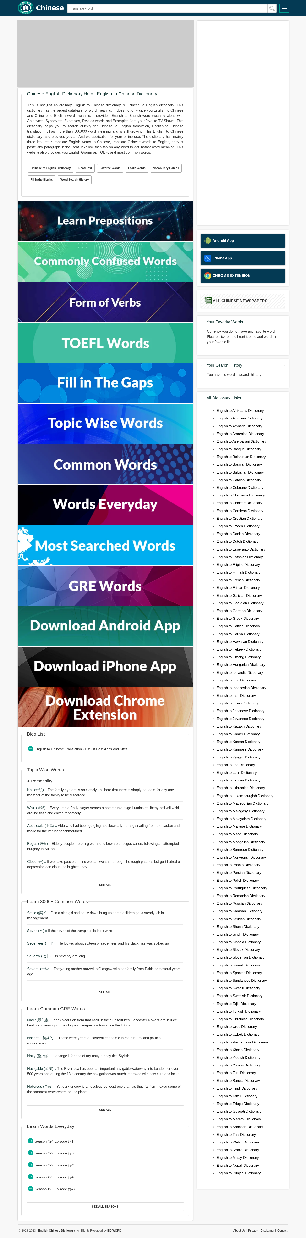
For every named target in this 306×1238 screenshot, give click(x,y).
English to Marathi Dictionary (238, 1119)
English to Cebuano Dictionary (239, 487)
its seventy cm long (56, 956)
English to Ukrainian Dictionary (240, 1019)
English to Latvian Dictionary (238, 780)
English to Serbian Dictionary (238, 919)
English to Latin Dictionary (236, 772)
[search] (272, 8)
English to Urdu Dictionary (236, 1027)
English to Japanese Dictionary (240, 711)
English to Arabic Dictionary (237, 1150)
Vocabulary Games (166, 168)
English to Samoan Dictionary (239, 911)
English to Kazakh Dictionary (238, 726)
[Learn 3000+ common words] (105, 483)
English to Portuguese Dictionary (241, 888)
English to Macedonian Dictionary (242, 803)
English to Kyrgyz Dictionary (238, 757)
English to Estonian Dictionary (239, 557)
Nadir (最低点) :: (40, 1020)
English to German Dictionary (239, 611)
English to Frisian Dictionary (238, 588)
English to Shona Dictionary (237, 927)
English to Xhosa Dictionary (237, 1050)
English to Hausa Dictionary (238, 634)
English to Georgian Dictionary (240, 603)
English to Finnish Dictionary (238, 572)
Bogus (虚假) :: (39, 844)
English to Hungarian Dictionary (240, 665)
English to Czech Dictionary (238, 526)
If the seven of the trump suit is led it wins (69, 931)
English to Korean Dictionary (238, 742)
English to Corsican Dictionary (239, 511)
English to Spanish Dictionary (239, 973)
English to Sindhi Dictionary (237, 934)
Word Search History (74, 179)
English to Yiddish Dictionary (238, 1057)
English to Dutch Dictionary (237, 541)
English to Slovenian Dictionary (240, 957)
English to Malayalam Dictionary (241, 819)
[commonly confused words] (105, 280)
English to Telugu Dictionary (237, 1104)
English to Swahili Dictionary (238, 988)
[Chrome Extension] (105, 726)
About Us (239, 1230)
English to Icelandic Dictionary (239, 672)
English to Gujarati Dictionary (239, 1111)
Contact (282, 1230)
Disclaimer (267, 1230)
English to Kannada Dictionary (239, 1127)
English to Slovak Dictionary (238, 950)
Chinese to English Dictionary (51, 168)
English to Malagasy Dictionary (240, 811)
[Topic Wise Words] (105, 442)
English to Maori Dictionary (237, 834)
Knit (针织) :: (37, 790)
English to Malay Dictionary (237, 1157)
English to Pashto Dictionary (238, 865)
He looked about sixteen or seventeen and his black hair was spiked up (98, 943)
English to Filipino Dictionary (238, 565)
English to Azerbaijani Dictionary (241, 441)
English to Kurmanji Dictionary (239, 749)
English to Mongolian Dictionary (240, 842)
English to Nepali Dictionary (237, 1165)
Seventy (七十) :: (41, 956)
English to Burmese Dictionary (240, 850)
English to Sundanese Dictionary (241, 980)
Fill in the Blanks (42, 179)
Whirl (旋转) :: (38, 808)
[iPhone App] (105, 685)
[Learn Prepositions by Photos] (105, 240)
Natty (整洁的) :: (40, 1056)
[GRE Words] (105, 604)
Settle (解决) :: (38, 913)
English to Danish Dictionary (238, 534)
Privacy (253, 1230)
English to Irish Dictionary (236, 695)
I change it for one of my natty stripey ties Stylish (78, 1056)
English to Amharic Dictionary (239, 426)
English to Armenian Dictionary (240, 434)
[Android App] (105, 645)
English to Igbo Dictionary (236, 680)
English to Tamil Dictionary (236, 1096)
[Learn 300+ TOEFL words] (105, 361)
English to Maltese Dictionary (239, 826)
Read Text (85, 168)
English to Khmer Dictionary (238, 734)
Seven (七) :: (37, 931)
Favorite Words (110, 168)
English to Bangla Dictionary (238, 1080)
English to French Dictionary (238, 580)
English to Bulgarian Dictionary (240, 472)
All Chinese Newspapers (240, 301)
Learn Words (137, 168)
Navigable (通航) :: (42, 1068)
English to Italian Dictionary (237, 703)
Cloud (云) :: (37, 861)
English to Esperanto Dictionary (240, 549)
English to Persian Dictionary (238, 872)
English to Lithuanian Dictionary (240, 788)
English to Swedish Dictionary (239, 996)
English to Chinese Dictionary (239, 503)
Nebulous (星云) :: (41, 1086)
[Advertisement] (105, 53)
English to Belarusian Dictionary (241, 457)
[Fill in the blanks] (105, 402)
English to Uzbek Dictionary (238, 1034)
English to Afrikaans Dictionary (240, 410)
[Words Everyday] (105, 523)
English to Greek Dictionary (237, 618)
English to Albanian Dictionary (239, 418)
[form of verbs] (105, 321)
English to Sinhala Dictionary (238, 942)
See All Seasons (105, 1206)
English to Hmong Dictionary (238, 657)
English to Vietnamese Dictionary (242, 1042)
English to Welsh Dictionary (237, 1142)
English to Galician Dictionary (239, 595)
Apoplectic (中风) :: (42, 826)
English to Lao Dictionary (235, 765)
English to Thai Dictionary (236, 1134)
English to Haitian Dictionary (238, 626)
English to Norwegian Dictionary (241, 857)
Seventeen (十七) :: (42, 943)
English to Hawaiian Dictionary (240, 642)
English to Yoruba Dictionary (238, 1065)
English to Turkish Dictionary (238, 1011)
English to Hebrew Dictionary (239, 649)
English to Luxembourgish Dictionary (244, 796)
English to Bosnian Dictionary (239, 464)
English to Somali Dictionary (238, 965)
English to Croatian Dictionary (239, 518)
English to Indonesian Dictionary (241, 688)
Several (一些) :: (40, 969)
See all (105, 885)
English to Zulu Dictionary (236, 1073)
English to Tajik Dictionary (236, 1004)
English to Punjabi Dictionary (238, 1173)
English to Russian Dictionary (239, 903)
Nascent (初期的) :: (42, 1038)
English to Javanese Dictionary (240, 719)
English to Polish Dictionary (237, 880)
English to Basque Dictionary (238, 449)
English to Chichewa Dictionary (240, 495)
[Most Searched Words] (105, 564)
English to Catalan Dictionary (238, 480)
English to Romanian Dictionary (240, 896)
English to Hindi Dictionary (236, 1088)
